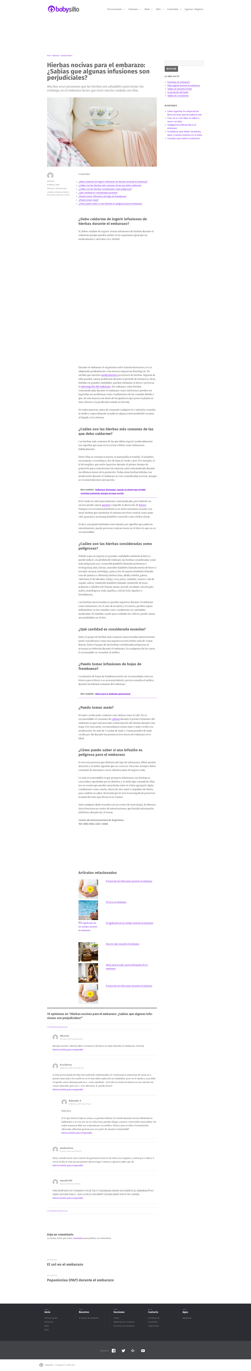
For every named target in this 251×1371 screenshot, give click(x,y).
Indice (116, 1318)
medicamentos (109, 375)
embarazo (58, 192)
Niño (158, 9)
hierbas (66, 192)
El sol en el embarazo (116, 902)
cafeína (116, 719)
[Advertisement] (125, 36)
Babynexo (186, 1318)
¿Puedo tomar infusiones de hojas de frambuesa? (102, 196)
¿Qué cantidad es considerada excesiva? (98, 192)
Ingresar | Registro (194, 9)
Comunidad (172, 9)
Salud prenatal (61, 188)
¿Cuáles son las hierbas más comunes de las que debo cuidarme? (110, 185)
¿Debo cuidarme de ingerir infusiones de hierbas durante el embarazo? (113, 181)
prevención (51, 195)
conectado (78, 1238)
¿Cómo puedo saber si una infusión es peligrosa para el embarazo (110, 203)
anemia (106, 505)
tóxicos (67, 195)
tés (62, 195)
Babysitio (50, 181)
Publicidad (153, 1322)
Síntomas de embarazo (124, 1326)
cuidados (50, 192)
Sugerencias (153, 1326)
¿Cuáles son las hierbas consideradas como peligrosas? (105, 189)
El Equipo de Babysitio (89, 1318)
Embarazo (133, 9)
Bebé (147, 9)
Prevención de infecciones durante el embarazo (129, 881)
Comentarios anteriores (57, 1027)
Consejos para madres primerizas (183, 138)
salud (58, 195)
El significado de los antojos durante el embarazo (129, 923)
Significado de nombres (124, 1322)
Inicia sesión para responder (68, 1049)
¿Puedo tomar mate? (88, 200)
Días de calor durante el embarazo (122, 944)
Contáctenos (154, 1318)
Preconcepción (114, 9)
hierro (142, 505)
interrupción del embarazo (96, 386)
